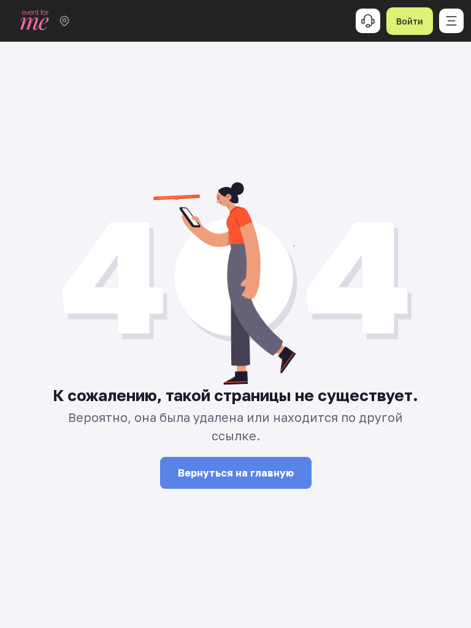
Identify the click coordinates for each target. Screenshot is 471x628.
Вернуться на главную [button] (236, 473)
